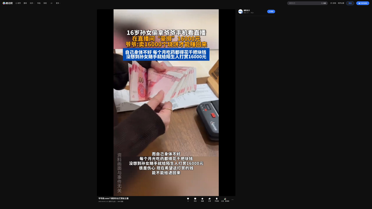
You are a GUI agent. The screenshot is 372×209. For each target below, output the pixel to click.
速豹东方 (247, 10)
